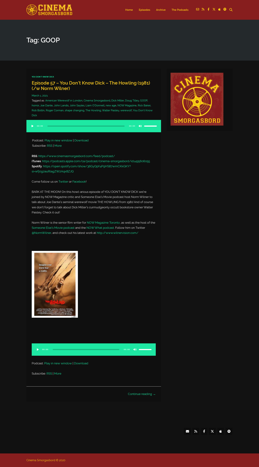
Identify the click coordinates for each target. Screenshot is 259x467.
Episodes (144, 9)
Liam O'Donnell (95, 105)
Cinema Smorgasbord (97, 100)
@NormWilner (41, 233)
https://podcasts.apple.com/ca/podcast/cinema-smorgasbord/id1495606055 (96, 161)
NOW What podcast (100, 227)
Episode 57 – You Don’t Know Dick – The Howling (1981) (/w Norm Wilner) (91, 85)
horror (35, 105)
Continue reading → (142, 394)
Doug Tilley (132, 100)
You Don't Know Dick (43, 77)
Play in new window (58, 140)
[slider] (150, 126)
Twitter (63, 181)
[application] (93, 129)
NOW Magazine (127, 105)
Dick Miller (117, 100)
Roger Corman (55, 110)
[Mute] (140, 126)
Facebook (79, 181)
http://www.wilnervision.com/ (117, 233)
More (58, 145)
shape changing (74, 110)
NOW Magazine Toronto (103, 222)
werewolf (126, 110)
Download (81, 140)
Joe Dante (46, 105)
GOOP (143, 100)
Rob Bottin (38, 110)
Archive (161, 9)
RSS (49, 145)
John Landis (61, 105)
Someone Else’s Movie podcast (53, 227)
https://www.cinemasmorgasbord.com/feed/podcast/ (76, 156)
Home (129, 9)
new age (111, 105)
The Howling (93, 110)
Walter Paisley (110, 110)
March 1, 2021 (40, 95)
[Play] (32, 126)
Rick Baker (144, 105)
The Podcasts (180, 9)
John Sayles (77, 105)
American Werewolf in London (63, 100)
